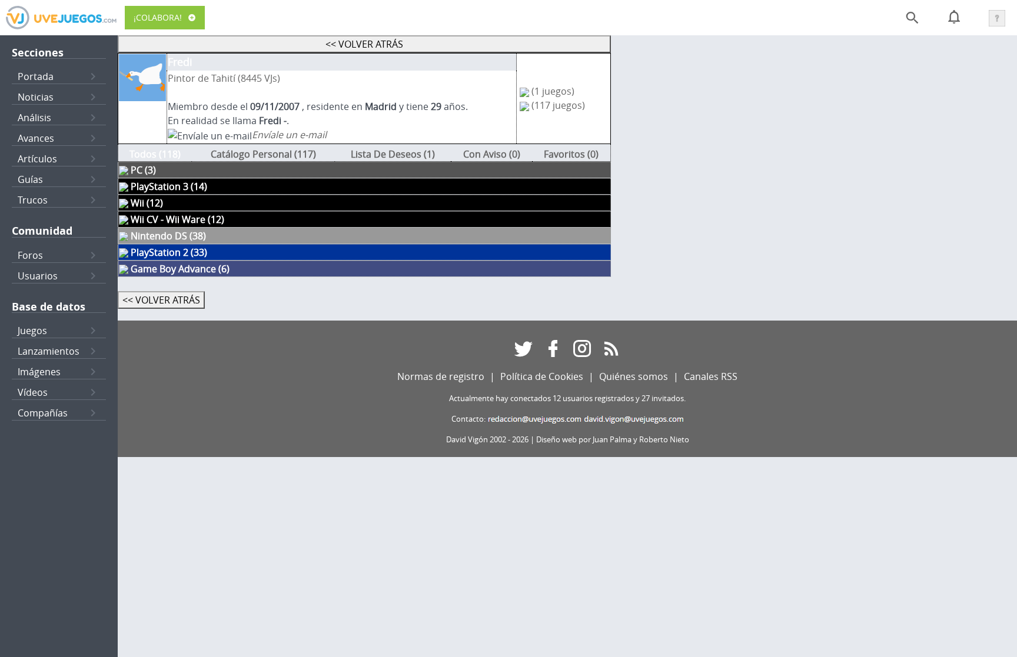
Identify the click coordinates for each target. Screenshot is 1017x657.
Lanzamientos (48, 351)
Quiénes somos (633, 376)
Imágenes (39, 371)
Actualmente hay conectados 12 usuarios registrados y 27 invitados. (567, 398)
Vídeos (33, 392)
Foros (30, 255)
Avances (36, 138)
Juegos (32, 330)
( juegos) (552, 91)
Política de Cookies (541, 376)
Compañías (43, 412)
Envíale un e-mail (289, 134)
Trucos (33, 200)
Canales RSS (710, 376)
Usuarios (38, 275)
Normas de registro (440, 376)
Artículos (37, 158)
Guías (30, 179)
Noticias (36, 97)
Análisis (34, 117)
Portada (36, 76)
